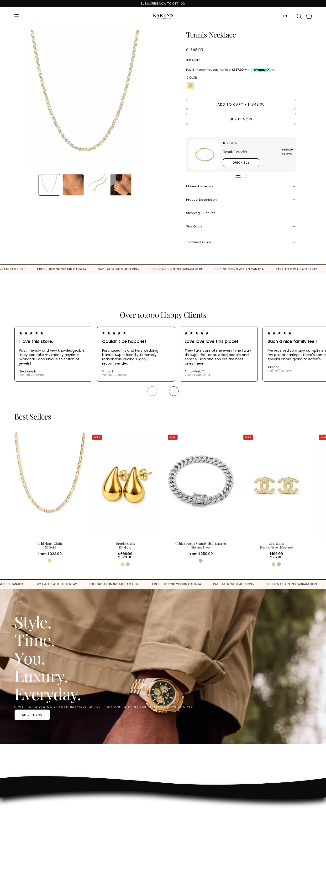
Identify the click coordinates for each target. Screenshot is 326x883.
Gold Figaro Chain (49, 543)
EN (285, 16)
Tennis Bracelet (235, 151)
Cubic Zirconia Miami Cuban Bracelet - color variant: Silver (201, 561)
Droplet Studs (125, 543)
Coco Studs (276, 543)
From (50, 553)
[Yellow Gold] (190, 85)
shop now (32, 714)
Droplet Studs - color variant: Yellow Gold (123, 564)
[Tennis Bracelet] (204, 154)
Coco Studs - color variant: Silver (279, 564)
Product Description (201, 199)
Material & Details (199, 186)
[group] (163, 3)
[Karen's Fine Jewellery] (163, 16)
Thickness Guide (198, 242)
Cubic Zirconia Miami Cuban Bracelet (200, 543)
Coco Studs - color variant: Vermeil (274, 564)
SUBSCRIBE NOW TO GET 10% (163, 3)
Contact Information (170, 810)
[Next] (174, 391)
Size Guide (194, 226)
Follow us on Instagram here (28, 269)
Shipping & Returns (200, 213)
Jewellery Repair (212, 824)
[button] (299, 16)
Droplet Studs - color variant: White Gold (128, 564)
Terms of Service (166, 844)
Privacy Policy (163, 837)
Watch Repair (210, 831)
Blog (202, 838)
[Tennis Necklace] (49, 185)
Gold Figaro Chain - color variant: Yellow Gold (50, 561)
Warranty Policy (165, 829)
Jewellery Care (211, 817)
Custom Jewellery (214, 810)
